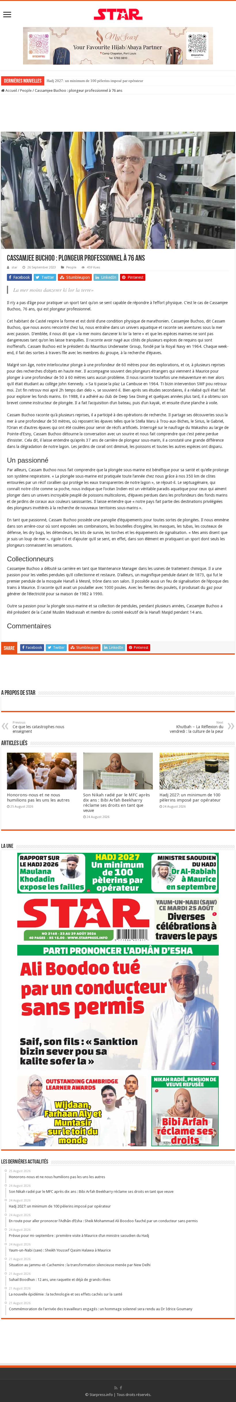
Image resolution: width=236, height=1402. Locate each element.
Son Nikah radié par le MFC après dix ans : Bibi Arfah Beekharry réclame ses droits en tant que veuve (116, 802)
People (26, 90)
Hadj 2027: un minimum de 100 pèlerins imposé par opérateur (95, 81)
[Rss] (116, 1387)
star (14, 267)
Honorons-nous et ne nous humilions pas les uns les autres (38, 797)
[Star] (118, 13)
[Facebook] (121, 1387)
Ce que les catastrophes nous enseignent (38, 727)
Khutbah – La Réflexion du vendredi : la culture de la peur (196, 727)
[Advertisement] (118, 113)
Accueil (11, 90)
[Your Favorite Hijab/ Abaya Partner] (118, 45)
